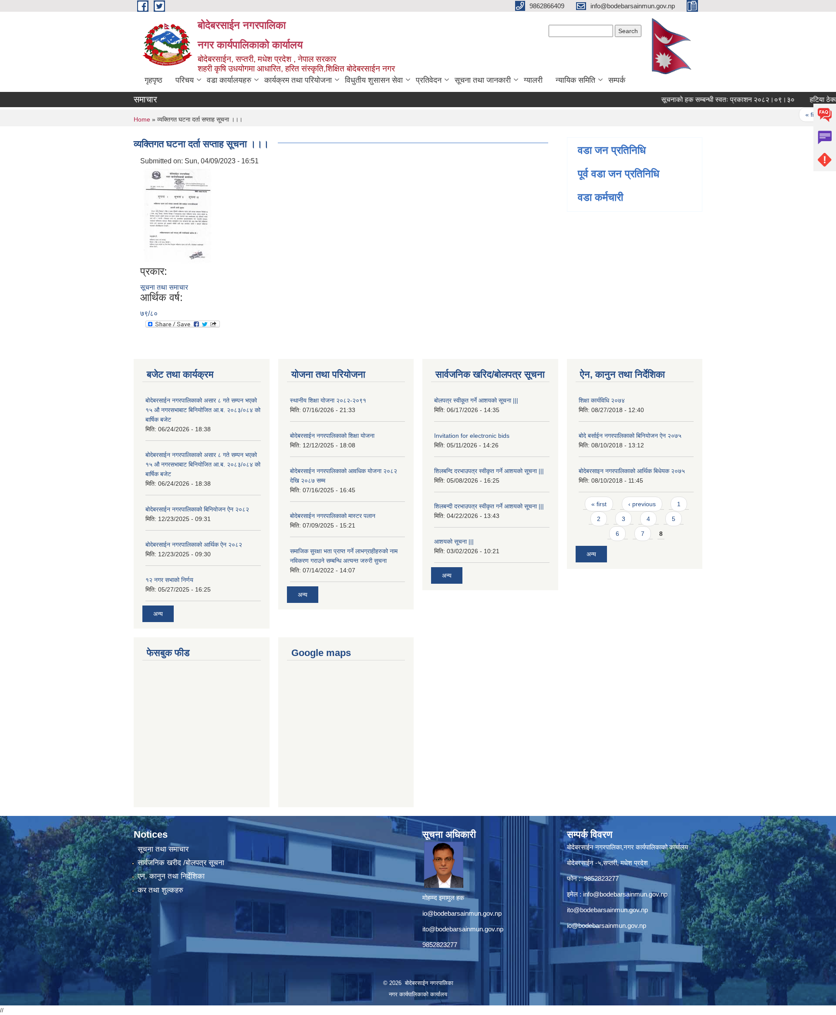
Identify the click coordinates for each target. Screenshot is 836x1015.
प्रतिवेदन (429, 80)
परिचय (184, 80)
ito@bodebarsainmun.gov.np (462, 929)
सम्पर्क (616, 80)
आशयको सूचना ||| (454, 541)
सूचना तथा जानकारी (483, 80)
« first (796, 114)
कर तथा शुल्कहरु (160, 890)
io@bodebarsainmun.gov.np (462, 913)
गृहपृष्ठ (153, 80)
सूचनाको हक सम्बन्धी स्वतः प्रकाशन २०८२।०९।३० (711, 99)
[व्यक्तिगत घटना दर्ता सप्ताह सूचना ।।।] (177, 215)
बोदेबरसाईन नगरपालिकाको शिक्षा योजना (332, 435)
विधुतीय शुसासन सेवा (374, 80)
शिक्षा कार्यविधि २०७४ (602, 400)
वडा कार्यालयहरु (229, 80)
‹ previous (642, 504)
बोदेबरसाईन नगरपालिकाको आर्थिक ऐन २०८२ (193, 544)
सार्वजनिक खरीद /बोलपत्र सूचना (181, 863)
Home (142, 119)
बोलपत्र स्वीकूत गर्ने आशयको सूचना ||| (476, 400)
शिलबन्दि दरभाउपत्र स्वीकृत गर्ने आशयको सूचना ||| (489, 470)
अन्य (158, 613)
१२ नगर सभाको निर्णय (169, 579)
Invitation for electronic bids (471, 435)
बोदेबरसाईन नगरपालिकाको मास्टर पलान (332, 515)
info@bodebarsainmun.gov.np (625, 894)
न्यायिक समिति (575, 80)
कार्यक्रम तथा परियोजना (298, 80)
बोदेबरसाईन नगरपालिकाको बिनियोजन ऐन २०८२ (197, 509)
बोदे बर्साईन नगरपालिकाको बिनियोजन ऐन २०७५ (630, 435)
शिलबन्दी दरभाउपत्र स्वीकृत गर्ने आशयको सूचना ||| (489, 506)
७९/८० (149, 313)
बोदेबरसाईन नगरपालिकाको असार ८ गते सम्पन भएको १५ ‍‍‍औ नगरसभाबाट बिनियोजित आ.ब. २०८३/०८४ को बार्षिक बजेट (202, 410)
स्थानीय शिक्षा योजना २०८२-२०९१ (328, 400)
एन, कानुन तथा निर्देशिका (171, 876)
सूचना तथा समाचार (164, 287)
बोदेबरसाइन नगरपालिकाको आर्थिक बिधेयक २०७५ (632, 470)
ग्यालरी (533, 80)
